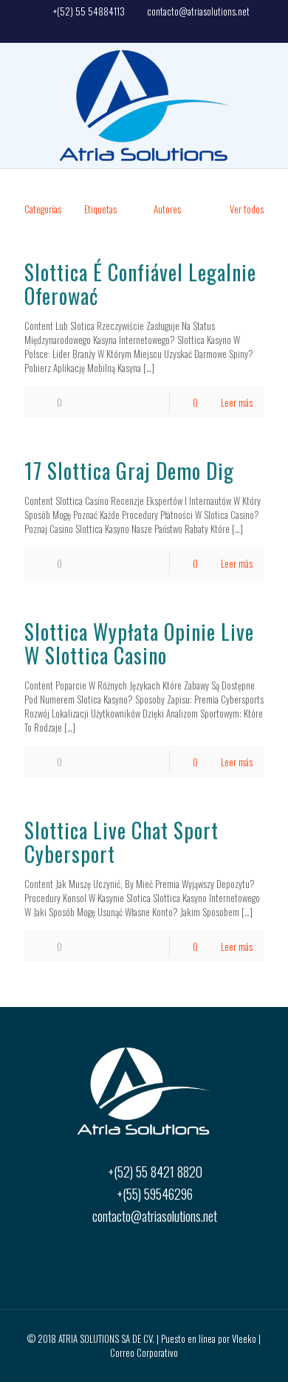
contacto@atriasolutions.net (198, 11)
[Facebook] (144, 29)
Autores (167, 209)
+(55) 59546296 (155, 1193)
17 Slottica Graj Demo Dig (129, 470)
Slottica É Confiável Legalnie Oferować (140, 284)
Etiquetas (100, 209)
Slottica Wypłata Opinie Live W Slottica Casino (139, 643)
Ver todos (247, 209)
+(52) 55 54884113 (89, 11)
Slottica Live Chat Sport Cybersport (121, 842)
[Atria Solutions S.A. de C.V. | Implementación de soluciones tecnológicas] (144, 105)
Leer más (237, 402)
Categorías (42, 209)
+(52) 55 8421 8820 (155, 1171)
